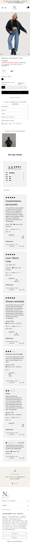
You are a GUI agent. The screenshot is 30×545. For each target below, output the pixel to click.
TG (20, 87)
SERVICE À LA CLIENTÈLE (8, 501)
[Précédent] (1, 54)
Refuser (14, 537)
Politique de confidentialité (14, 528)
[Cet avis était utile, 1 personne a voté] (19, 434)
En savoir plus (9, 221)
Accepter (14, 533)
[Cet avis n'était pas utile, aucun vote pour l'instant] (22, 246)
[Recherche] (5, 7)
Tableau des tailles (21, 83)
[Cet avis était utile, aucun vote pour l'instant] (19, 246)
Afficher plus (9, 241)
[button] (15, 65)
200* (17, 1)
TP (3, 87)
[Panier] (27, 7)
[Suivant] (28, 54)
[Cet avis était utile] (19, 458)
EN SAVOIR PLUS (19, 2)
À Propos (4, 505)
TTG (25, 87)
